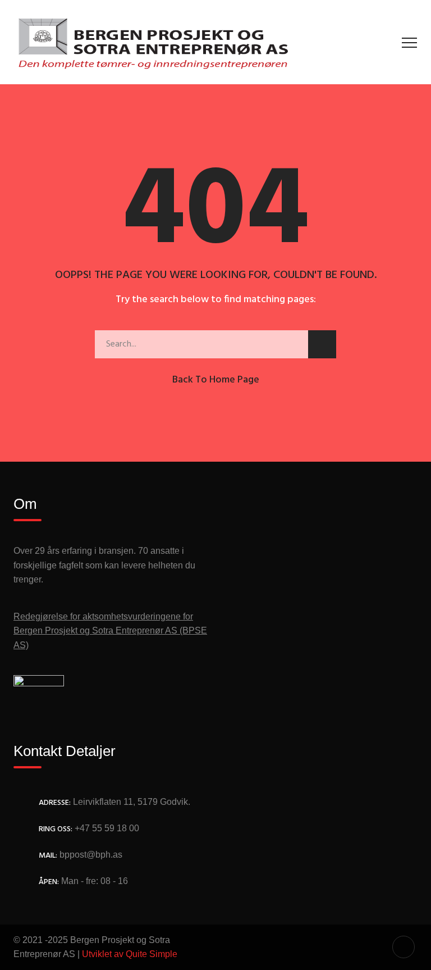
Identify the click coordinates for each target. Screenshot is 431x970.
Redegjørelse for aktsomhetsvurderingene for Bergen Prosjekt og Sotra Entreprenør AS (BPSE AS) (110, 631)
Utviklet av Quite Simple (129, 954)
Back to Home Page (215, 380)
